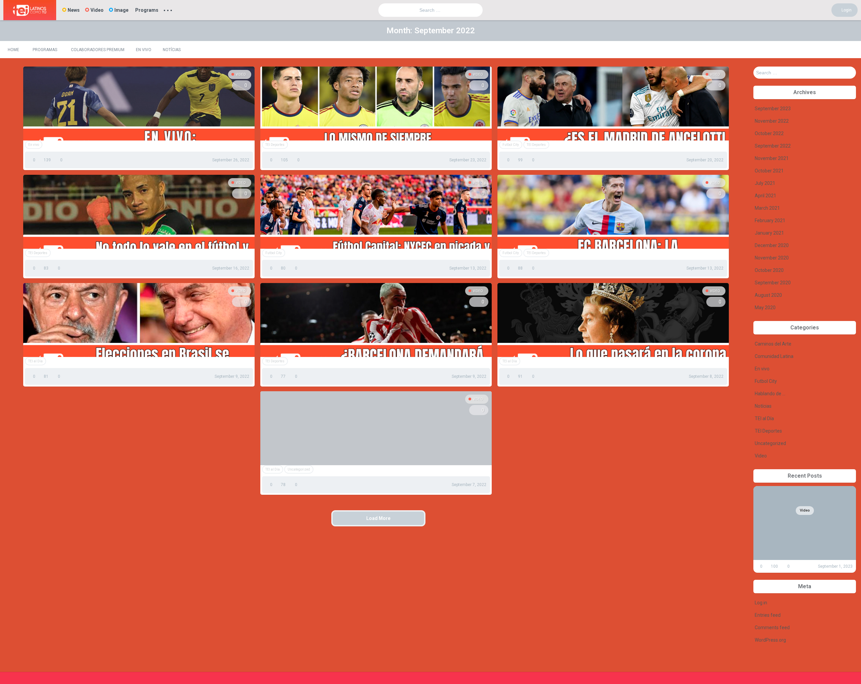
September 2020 (773, 282)
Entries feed (768, 615)
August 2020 (768, 295)
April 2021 (765, 195)
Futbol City (510, 145)
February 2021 (770, 220)
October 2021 (769, 170)
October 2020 (769, 270)
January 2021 (769, 233)
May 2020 (765, 307)
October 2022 (769, 133)
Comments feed (772, 627)
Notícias (172, 49)
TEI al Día (35, 361)
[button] (850, 49)
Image (121, 10)
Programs (146, 10)
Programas (45, 49)
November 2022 (772, 121)
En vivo (143, 49)
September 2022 (773, 146)
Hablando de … (770, 393)
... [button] (168, 8)
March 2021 (767, 208)
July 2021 (765, 183)
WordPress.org (770, 640)
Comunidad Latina (774, 356)
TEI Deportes (275, 145)
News (74, 10)
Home (13, 49)
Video (97, 10)
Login (846, 10)
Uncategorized (299, 469)
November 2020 (772, 257)
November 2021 (772, 158)
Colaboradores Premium (97, 49)
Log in (761, 602)
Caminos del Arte (773, 344)
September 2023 (773, 108)
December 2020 (772, 245)
